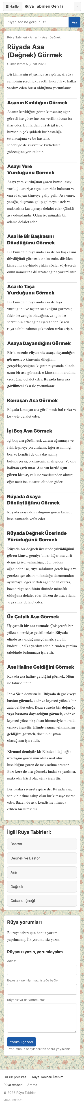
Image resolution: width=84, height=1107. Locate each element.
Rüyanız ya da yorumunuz (26, 1000)
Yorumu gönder (21, 1042)
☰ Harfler (13, 6)
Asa (14, 872)
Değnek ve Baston (26, 858)
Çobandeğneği (23, 901)
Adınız (11, 961)
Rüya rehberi (13, 1085)
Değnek (17, 886)
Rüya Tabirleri (17, 37)
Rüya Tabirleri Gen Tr (44, 6)
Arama (32, 1085)
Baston (16, 844)
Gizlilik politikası (15, 1077)
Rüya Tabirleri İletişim (47, 1077)
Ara (74, 22)
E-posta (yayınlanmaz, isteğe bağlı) (32, 980)
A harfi (34, 37)
